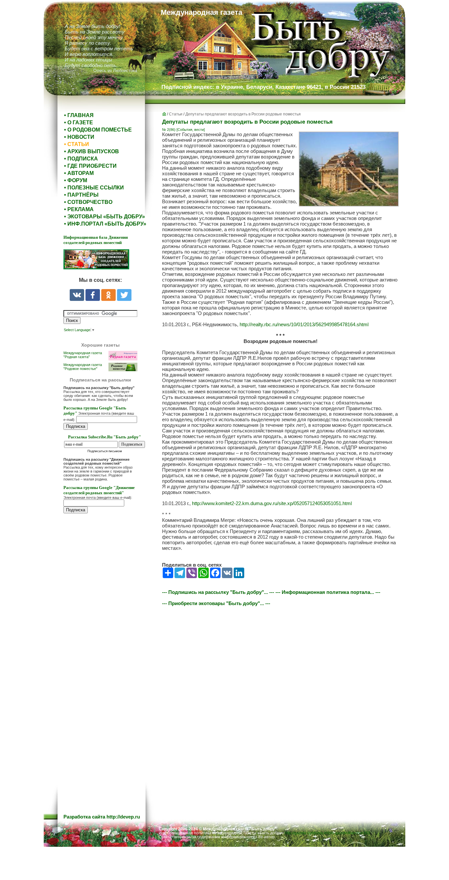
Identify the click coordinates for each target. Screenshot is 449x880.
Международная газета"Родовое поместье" (82, 367)
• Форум (75, 180)
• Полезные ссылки (94, 187)
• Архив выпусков (91, 151)
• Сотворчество (88, 202)
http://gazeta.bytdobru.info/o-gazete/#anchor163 (327, 833)
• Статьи (76, 144)
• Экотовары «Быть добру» (104, 216)
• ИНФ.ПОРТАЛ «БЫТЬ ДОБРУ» (105, 224)
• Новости (79, 137)
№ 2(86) (169, 130)
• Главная (79, 115)
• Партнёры (81, 195)
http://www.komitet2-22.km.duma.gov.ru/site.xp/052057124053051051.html (272, 503)
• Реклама (79, 209)
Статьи (175, 114)
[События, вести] (191, 130)
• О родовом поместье (98, 130)
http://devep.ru (123, 816)
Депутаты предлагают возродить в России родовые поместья (243, 114)
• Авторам (79, 173)
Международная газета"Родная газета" (82, 355)
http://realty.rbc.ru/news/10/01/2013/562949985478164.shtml (304, 324)
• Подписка (81, 158)
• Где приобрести (90, 166)
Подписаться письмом (104, 451)
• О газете (78, 122)
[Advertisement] (102, 651)
